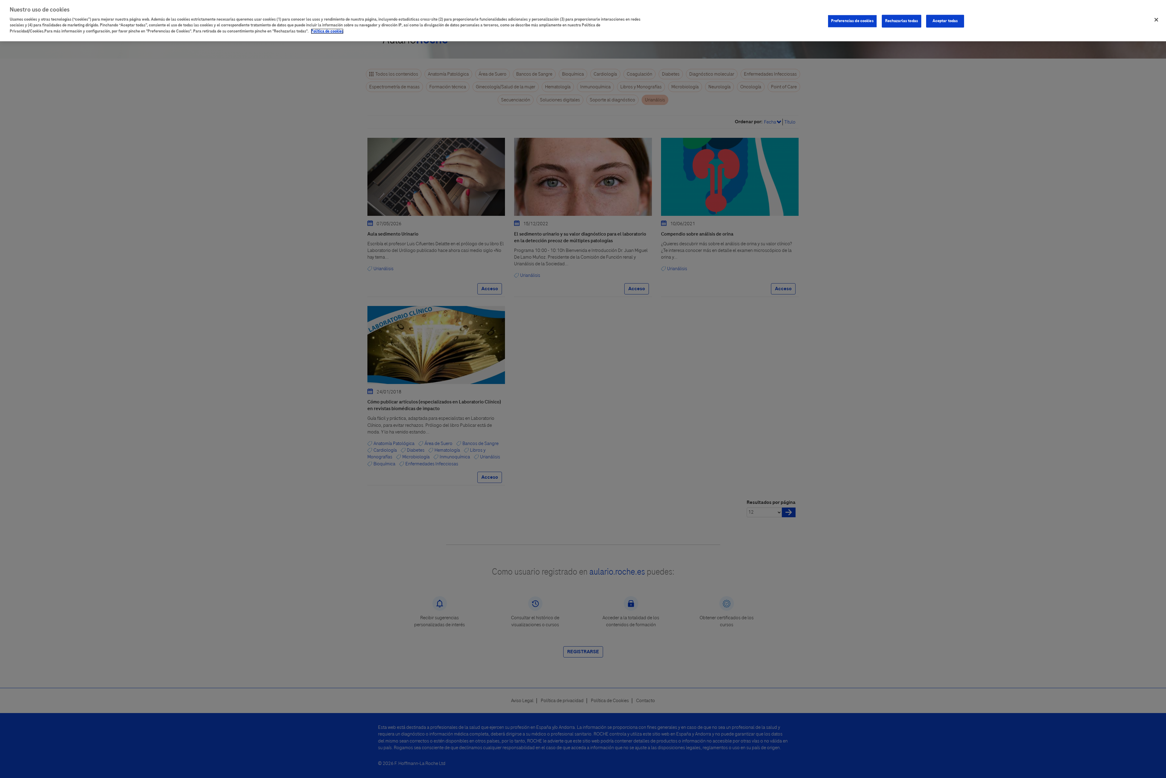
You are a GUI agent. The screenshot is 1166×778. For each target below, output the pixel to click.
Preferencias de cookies (852, 21)
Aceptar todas (945, 21)
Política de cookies (327, 31)
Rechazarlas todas (901, 21)
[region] (583, 21)
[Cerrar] (1156, 19)
